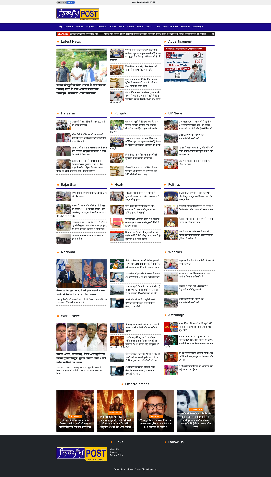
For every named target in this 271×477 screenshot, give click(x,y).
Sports (149, 27)
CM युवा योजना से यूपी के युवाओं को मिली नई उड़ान (194, 163)
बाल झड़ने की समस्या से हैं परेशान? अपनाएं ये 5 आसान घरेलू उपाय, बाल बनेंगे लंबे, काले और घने (141, 210)
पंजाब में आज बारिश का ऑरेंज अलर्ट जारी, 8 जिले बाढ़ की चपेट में (194, 275)
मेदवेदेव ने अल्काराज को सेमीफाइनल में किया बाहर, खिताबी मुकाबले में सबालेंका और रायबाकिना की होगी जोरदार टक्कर (143, 264)
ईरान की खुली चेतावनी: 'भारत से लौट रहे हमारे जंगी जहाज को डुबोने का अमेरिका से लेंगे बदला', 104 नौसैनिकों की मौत (142, 290)
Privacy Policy (116, 455)
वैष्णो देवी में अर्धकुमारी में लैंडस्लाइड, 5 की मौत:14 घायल (89, 195)
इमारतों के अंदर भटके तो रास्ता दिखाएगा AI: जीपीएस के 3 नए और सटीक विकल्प (142, 275)
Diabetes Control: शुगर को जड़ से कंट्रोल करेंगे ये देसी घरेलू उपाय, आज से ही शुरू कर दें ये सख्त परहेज (143, 236)
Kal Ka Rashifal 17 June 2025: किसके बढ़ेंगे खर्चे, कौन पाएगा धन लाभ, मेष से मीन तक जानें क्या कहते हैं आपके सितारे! (188, 341)
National (69, 27)
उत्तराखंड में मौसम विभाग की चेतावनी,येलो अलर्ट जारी (191, 137)
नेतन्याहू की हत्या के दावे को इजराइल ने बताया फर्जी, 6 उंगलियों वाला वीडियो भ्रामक (81, 293)
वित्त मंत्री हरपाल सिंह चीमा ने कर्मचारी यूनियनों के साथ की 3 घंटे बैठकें (141, 68)
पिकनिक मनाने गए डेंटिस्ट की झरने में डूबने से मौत (87, 237)
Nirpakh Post (133, 469)
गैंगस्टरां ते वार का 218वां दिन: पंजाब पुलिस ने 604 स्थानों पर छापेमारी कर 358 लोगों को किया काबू (141, 83)
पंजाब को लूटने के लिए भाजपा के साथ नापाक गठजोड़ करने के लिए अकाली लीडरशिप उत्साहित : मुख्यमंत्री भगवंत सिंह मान (81, 89)
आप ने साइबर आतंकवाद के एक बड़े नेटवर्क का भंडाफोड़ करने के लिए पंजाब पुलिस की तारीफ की (196, 235)
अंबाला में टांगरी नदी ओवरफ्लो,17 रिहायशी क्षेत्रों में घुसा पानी (193, 288)
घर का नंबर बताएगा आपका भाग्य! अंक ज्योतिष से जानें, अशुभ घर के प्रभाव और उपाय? (196, 357)
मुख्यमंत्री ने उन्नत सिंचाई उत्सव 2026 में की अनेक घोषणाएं (88, 124)
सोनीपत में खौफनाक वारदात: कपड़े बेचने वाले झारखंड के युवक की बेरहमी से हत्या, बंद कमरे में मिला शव (89, 151)
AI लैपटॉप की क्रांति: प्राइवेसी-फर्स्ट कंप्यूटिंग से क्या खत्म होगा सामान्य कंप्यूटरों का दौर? (140, 303)
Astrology (197, 27)
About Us (114, 449)
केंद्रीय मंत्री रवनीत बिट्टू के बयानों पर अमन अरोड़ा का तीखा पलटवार (196, 221)
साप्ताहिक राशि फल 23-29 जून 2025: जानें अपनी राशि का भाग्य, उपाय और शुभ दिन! (196, 327)
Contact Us (115, 452)
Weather (185, 27)
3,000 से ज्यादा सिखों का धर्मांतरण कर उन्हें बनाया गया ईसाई (196, 368)
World (140, 27)
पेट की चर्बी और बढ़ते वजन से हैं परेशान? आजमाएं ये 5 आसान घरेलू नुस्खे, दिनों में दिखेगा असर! (142, 223)
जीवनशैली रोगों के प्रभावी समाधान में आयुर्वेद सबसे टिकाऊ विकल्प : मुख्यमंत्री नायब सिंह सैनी (89, 138)
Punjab (79, 27)
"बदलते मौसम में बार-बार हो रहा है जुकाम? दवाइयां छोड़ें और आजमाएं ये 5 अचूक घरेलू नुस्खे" (142, 196)
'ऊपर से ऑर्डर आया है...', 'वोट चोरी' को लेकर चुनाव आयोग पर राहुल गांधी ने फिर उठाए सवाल (196, 151)
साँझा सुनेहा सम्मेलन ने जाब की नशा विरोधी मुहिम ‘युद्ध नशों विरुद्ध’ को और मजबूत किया (195, 196)
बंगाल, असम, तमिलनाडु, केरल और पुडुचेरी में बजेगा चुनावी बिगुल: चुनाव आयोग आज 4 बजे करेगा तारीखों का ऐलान (81, 358)
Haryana (90, 27)
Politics (112, 27)
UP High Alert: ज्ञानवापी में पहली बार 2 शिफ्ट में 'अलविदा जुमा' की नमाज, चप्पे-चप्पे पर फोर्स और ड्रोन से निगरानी (196, 125)
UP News (101, 27)
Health (130, 27)
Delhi (121, 27)
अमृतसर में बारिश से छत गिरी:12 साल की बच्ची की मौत (196, 262)
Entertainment (170, 27)
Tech (157, 27)
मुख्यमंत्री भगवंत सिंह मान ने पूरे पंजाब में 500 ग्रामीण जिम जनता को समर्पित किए (196, 208)
